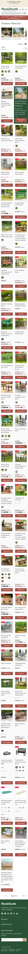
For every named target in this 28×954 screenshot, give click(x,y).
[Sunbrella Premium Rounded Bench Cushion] (7, 792)
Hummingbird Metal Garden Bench (20, 67)
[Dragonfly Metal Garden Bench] (21, 195)
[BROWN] (2, 577)
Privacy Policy (4, 949)
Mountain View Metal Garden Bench (7, 139)
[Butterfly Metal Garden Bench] (7, 164)
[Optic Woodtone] (2, 277)
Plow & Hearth (8, 947)
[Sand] (16, 767)
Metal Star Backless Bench (6, 305)
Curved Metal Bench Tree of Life (7, 366)
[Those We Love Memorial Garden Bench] (21, 561)
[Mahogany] (19, 770)
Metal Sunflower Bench (19, 271)
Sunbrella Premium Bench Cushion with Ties (20, 802)
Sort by (3, 47)
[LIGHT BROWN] (9, 577)
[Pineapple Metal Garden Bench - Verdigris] (7, 525)
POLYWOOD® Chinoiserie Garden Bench (20, 762)
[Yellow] (16, 146)
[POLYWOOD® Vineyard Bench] (7, 561)
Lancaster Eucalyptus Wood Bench (20, 397)
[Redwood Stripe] (16, 811)
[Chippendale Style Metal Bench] (21, 655)
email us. (9, 909)
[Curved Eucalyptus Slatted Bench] (21, 599)
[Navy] (23, 807)
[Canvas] (2, 811)
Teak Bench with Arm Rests (20, 499)
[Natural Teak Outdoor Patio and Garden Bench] (21, 683)
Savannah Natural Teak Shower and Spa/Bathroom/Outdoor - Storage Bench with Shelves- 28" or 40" (7, 877)
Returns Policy (4, 950)
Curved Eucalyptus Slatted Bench (20, 608)
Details (19, 18)
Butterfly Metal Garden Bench (5, 173)
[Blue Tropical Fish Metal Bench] (7, 627)
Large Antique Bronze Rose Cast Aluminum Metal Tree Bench (20, 843)
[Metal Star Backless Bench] (7, 296)
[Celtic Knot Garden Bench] (21, 421)
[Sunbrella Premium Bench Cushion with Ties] (21, 792)
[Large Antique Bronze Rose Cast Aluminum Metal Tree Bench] (21, 833)
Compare (20, 44)
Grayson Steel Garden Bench (5, 465)
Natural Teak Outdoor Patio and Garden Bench (20, 693)
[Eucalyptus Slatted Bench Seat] (7, 599)
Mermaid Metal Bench (5, 842)
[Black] (2, 71)
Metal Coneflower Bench (20, 724)
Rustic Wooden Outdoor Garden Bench (5, 693)
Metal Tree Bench (6, 663)
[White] (9, 71)
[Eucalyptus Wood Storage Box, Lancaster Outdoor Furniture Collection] (7, 490)
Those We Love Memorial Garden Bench (20, 570)
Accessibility (11, 950)
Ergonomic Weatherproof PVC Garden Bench (6, 272)
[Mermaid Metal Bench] (7, 833)
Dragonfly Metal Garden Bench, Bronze (19, 367)
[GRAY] (9, 574)
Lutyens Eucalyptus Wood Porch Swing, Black (6, 762)
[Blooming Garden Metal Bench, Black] (21, 296)
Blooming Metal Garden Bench (19, 173)
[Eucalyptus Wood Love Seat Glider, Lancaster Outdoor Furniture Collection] (21, 227)
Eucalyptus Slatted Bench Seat (6, 608)
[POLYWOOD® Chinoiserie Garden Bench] (21, 752)
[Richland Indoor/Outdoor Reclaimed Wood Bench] (7, 93)
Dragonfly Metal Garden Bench (19, 204)
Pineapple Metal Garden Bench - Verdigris (5, 535)
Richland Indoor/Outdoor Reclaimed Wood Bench (6, 104)
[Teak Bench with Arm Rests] (21, 490)
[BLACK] (2, 574)
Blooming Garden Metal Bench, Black (20, 305)
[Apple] (9, 436)
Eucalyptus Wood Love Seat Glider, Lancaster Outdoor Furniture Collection (20, 237)
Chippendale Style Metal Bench (20, 664)
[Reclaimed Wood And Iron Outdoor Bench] (7, 387)
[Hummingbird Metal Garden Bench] (21, 58)
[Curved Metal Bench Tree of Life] (7, 357)
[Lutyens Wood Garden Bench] (7, 58)
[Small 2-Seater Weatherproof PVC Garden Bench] (7, 421)
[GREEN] (5, 574)
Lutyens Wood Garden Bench (5, 67)
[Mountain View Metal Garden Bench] (7, 130)
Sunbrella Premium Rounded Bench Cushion (6, 802)
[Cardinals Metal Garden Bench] (21, 324)
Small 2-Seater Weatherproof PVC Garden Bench (6, 430)
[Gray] (2, 75)
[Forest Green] (9, 811)
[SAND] (5, 577)
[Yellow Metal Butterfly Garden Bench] (21, 130)
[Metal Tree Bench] (7, 655)
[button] (22, 9)
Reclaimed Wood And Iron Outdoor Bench (6, 397)
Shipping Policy (12, 949)
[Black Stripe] (5, 807)
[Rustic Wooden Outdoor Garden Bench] (7, 683)
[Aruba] (2, 807)
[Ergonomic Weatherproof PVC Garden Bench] (7, 262)
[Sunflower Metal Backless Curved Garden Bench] (7, 715)
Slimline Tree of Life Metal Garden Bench (7, 235)
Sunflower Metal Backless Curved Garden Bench (6, 725)
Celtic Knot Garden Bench (20, 429)
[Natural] (5, 71)
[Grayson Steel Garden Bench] (7, 456)
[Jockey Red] (2, 814)
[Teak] (23, 770)
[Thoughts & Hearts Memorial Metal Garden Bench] (7, 195)
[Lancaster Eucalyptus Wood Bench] (21, 387)
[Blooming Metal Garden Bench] (21, 164)
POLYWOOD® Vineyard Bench (5, 570)
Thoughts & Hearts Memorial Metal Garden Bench (6, 204)
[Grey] (16, 770)
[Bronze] (2, 402)
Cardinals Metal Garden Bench (19, 332)
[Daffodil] (5, 811)
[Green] (2, 339)
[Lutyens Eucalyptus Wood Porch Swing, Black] (7, 752)
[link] (5, 896)
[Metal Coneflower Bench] (21, 715)
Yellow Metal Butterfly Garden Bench (20, 140)
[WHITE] (2, 581)
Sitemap (17, 950)
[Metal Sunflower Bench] (21, 262)
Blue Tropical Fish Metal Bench (6, 636)
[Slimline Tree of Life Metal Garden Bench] (7, 227)
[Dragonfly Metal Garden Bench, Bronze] (21, 357)
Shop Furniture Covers (21, 120)
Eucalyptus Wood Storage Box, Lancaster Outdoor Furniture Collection (6, 500)
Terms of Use (19, 949)
